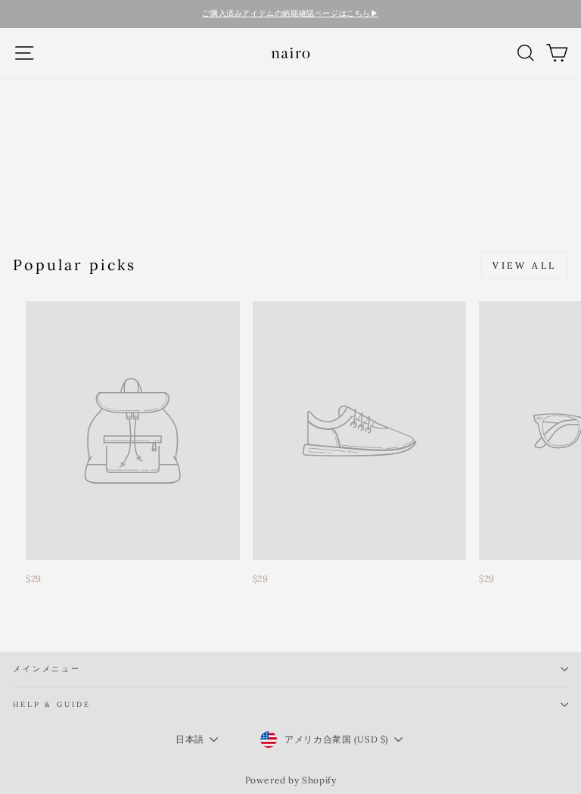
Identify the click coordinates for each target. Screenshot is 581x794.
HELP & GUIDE (51, 704)
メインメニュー (47, 669)
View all (524, 265)
